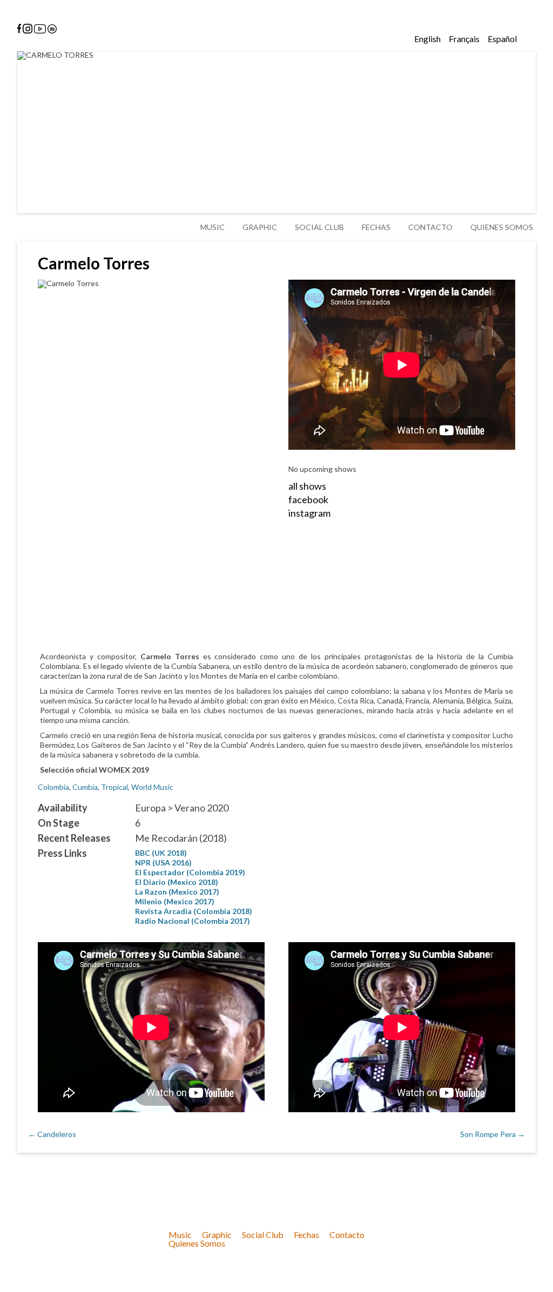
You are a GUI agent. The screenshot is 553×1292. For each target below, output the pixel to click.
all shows (307, 486)
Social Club (319, 227)
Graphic (259, 227)
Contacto (430, 227)
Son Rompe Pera (492, 1134)
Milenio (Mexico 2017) (174, 901)
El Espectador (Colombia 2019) (190, 872)
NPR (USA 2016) (163, 862)
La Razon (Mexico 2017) (177, 891)
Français (464, 39)
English (427, 39)
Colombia (53, 787)
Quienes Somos (501, 227)
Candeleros (52, 1134)
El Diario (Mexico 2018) (176, 882)
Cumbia (85, 787)
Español (502, 39)
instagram (309, 513)
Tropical (114, 787)
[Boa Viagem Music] (87, 122)
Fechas (376, 227)
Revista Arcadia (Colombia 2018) (193, 911)
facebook (308, 499)
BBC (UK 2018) (161, 852)
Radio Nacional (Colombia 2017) (192, 920)
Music (212, 227)
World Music (152, 787)
